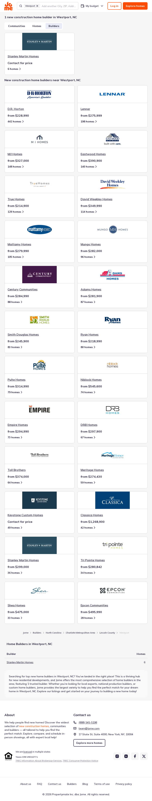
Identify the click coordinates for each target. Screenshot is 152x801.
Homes (36, 26)
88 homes (14, 302)
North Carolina (53, 632)
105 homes (14, 257)
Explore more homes (89, 743)
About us (25, 784)
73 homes (14, 437)
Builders (54, 26)
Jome (25, 632)
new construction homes (34, 726)
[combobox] (59, 6)
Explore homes (135, 6)
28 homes (87, 618)
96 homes (87, 257)
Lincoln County (107, 632)
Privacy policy (124, 784)
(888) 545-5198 (88, 722)
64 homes (14, 482)
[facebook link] (135, 756)
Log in (114, 6)
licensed (27, 751)
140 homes (87, 166)
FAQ (39, 784)
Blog (85, 784)
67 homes (87, 437)
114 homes (87, 211)
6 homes (13, 69)
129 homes (14, 211)
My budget (92, 6)
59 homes (87, 482)
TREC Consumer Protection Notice (80, 760)
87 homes (87, 302)
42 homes (87, 527)
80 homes (87, 347)
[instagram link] (117, 756)
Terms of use (102, 784)
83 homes (14, 347)
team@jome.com (89, 728)
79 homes (14, 392)
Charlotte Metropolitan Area (80, 632)
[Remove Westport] (37, 5)
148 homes (14, 166)
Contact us (54, 784)
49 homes (14, 527)
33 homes (14, 618)
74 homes (87, 392)
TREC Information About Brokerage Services (39, 760)
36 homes (14, 572)
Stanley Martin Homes (20, 662)
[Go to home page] (8, 5)
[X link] (144, 756)
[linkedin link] (126, 756)
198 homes (87, 121)
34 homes (87, 572)
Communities (16, 26)
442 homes (14, 121)
